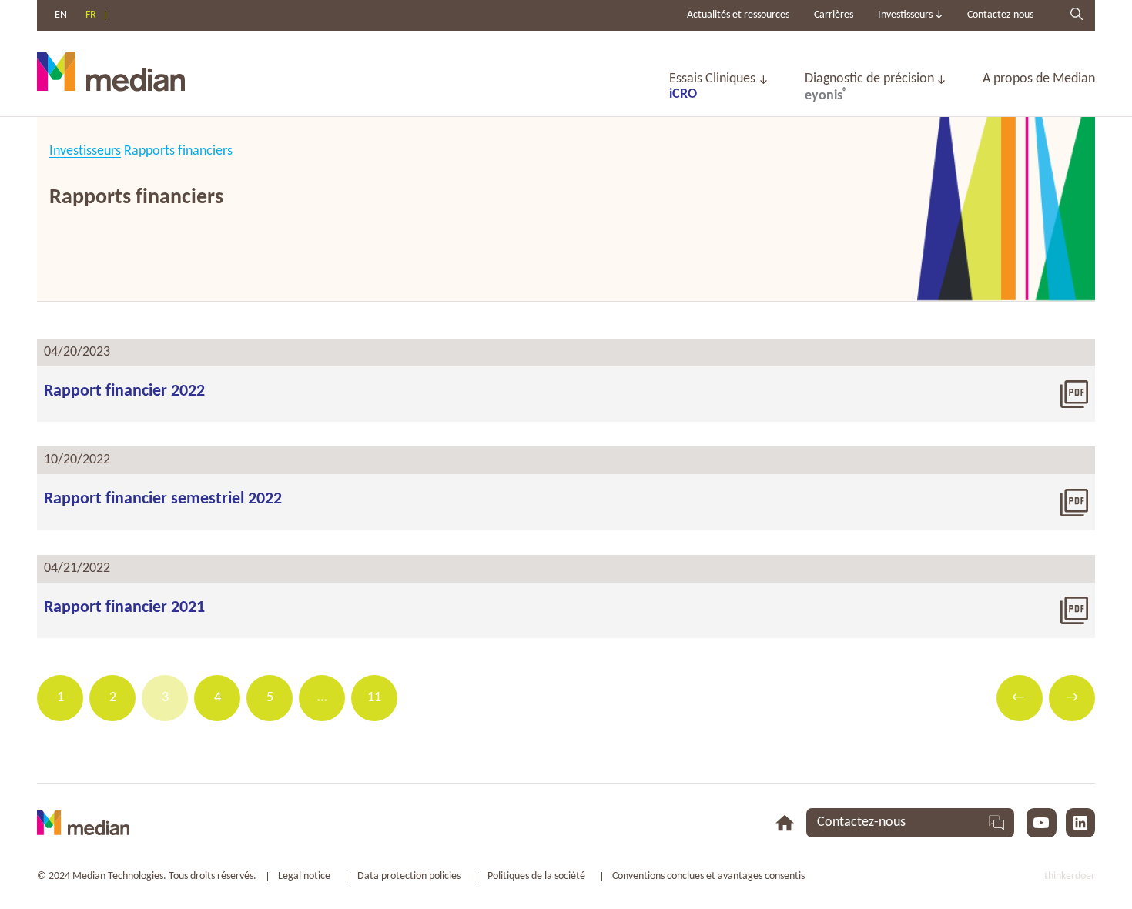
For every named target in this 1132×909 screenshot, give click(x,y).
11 (374, 697)
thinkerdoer (1069, 876)
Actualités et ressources (738, 15)
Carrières (833, 15)
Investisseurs (85, 151)
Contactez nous (1000, 15)
